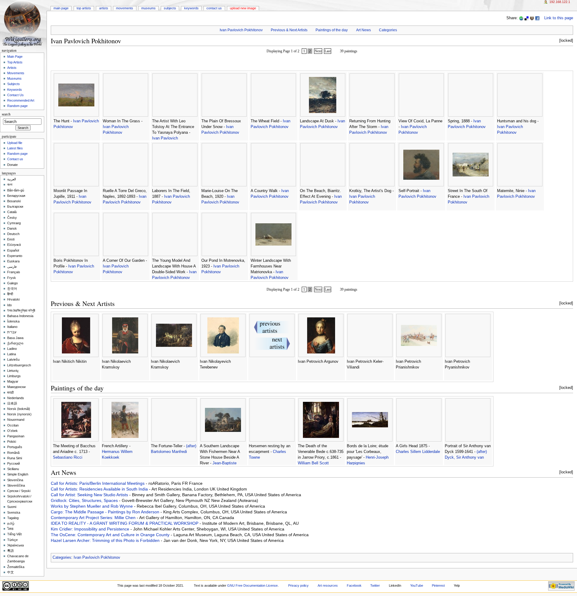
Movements (124, 8)
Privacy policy (298, 585)
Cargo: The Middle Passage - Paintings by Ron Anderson (105, 511)
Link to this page (558, 18)
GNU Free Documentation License (252, 585)
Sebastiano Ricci (67, 457)
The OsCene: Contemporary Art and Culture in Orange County (111, 534)
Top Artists (84, 8)
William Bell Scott (313, 463)
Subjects (170, 8)
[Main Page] (23, 23)
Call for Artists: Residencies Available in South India (100, 489)
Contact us (15, 159)
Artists (103, 8)
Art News (363, 30)
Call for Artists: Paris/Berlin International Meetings (98, 483)
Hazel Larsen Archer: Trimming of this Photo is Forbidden (106, 540)
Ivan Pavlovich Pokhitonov (241, 30)
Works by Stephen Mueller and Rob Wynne (92, 506)
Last (328, 51)
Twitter (375, 585)
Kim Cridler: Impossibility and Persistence (90, 529)
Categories (388, 30)
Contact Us (214, 8)
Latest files (15, 148)
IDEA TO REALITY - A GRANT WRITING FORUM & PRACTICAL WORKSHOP (125, 523)
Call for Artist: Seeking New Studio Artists (90, 494)
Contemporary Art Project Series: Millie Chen (94, 517)
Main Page (61, 8)
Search (6, 114)
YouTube (416, 585)
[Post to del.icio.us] (526, 18)
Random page (17, 106)
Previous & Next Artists (289, 30)
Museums (148, 8)
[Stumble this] (521, 18)
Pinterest (438, 585)
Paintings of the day (332, 30)
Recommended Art (20, 100)
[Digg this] (532, 18)
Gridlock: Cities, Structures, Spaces (85, 500)
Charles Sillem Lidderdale (418, 452)
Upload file (14, 143)
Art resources (328, 585)
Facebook (354, 585)
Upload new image (243, 8)
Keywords (191, 8)
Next (318, 51)
